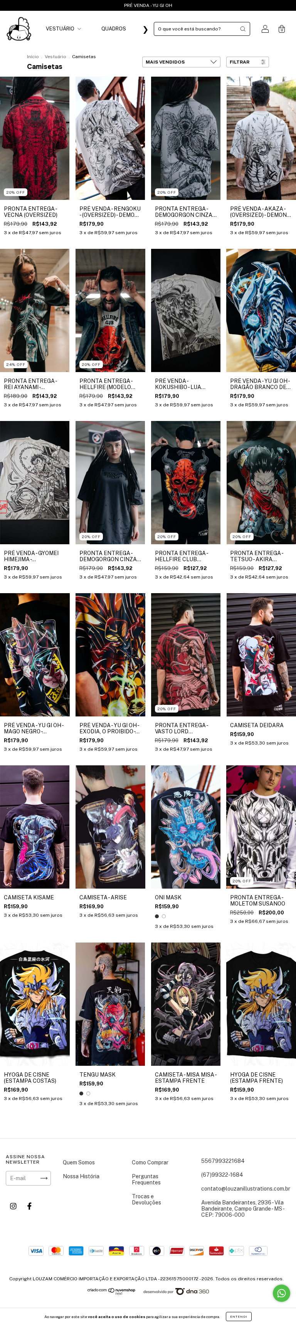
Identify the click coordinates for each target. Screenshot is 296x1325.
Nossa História (81, 1176)
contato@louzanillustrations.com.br (245, 1189)
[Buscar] (242, 28)
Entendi (238, 1316)
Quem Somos (79, 1162)
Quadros (113, 29)
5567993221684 (223, 1161)
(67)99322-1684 (222, 1175)
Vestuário (61, 29)
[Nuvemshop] (111, 1293)
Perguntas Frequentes (146, 1179)
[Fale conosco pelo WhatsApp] (281, 1293)
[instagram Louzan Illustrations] (14, 1206)
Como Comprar (150, 1162)
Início (33, 56)
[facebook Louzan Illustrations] (29, 1206)
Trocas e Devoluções (146, 1199)
